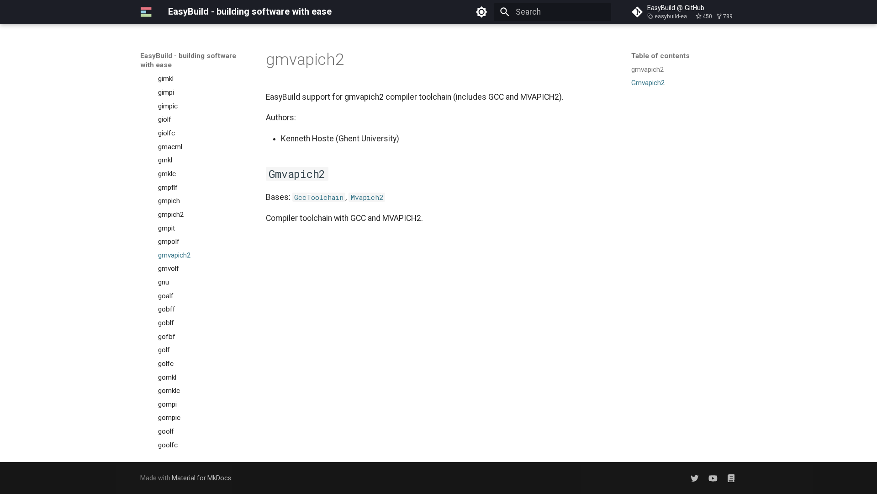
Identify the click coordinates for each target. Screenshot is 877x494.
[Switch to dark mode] (482, 12)
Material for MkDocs (201, 478)
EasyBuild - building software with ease (188, 60)
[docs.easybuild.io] (731, 478)
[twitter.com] (695, 478)
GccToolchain (318, 197)
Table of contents (660, 56)
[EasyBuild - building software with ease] (146, 12)
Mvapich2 (367, 197)
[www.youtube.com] (713, 478)
